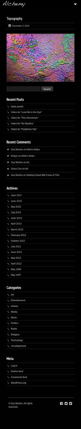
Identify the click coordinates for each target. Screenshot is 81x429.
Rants (14, 328)
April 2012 (16, 263)
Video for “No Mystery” (22, 123)
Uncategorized (18, 346)
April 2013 (16, 223)
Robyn (14, 156)
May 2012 (16, 258)
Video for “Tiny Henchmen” (24, 118)
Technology (17, 340)
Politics (14, 323)
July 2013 (16, 212)
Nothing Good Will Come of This (43, 175)
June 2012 (16, 252)
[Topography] (40, 58)
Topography (14, 18)
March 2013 (17, 229)
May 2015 (16, 206)
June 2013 (16, 218)
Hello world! (17, 106)
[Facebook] (61, 403)
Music (14, 317)
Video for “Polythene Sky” (24, 129)
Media (14, 312)
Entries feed (17, 371)
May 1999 (16, 269)
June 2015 (16, 201)
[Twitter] (66, 403)
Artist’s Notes (33, 149)
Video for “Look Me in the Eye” (26, 112)
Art (27, 162)
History (14, 306)
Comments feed (19, 377)
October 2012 (18, 241)
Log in (14, 365)
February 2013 (18, 235)
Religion (15, 334)
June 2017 (16, 195)
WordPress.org (18, 383)
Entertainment (18, 300)
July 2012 (16, 246)
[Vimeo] (70, 403)
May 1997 (16, 275)
